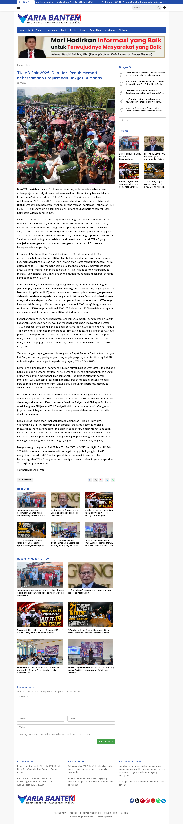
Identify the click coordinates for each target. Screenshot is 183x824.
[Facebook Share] (90, 480)
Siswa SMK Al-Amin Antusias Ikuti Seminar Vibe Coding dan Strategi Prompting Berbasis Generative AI (65, 543)
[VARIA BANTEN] (49, 18)
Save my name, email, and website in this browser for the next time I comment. (56, 734)
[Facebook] (132, 800)
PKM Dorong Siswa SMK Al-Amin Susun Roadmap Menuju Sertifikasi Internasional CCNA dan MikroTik (99, 543)
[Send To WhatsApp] (113, 480)
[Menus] (19, 7)
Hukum (83, 30)
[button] (159, 7)
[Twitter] (137, 800)
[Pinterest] (142, 800)
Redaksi (73, 813)
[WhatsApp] (158, 800)
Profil (63, 30)
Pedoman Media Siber (90, 813)
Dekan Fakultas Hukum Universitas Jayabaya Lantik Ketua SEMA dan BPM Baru (144, 91)
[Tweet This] (95, 480)
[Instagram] (147, 800)
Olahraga (123, 30)
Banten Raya (34, 30)
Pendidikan (95, 30)
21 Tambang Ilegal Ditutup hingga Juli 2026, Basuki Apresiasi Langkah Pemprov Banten (30, 543)
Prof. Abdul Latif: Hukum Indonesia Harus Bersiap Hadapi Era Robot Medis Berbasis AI (145, 82)
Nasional (51, 30)
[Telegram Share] (107, 480)
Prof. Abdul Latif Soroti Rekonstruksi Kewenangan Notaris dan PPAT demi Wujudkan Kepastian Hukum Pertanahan (145, 100)
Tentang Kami (59, 813)
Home (21, 30)
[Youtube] (153, 800)
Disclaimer (125, 813)
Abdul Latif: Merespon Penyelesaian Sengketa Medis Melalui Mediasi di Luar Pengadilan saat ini (144, 109)
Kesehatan (110, 30)
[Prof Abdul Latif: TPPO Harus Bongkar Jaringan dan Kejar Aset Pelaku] (66, 500)
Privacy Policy (110, 813)
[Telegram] (163, 801)
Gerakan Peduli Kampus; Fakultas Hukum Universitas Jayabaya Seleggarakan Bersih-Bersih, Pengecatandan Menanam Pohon (145, 74)
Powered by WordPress (81, 816)
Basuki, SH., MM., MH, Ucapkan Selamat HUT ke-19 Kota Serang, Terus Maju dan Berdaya (99, 513)
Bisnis (73, 30)
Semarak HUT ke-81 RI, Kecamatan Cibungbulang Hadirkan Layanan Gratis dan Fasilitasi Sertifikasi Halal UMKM (32, 513)
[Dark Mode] (164, 7)
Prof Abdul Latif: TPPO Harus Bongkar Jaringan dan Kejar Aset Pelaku (104, 2)
